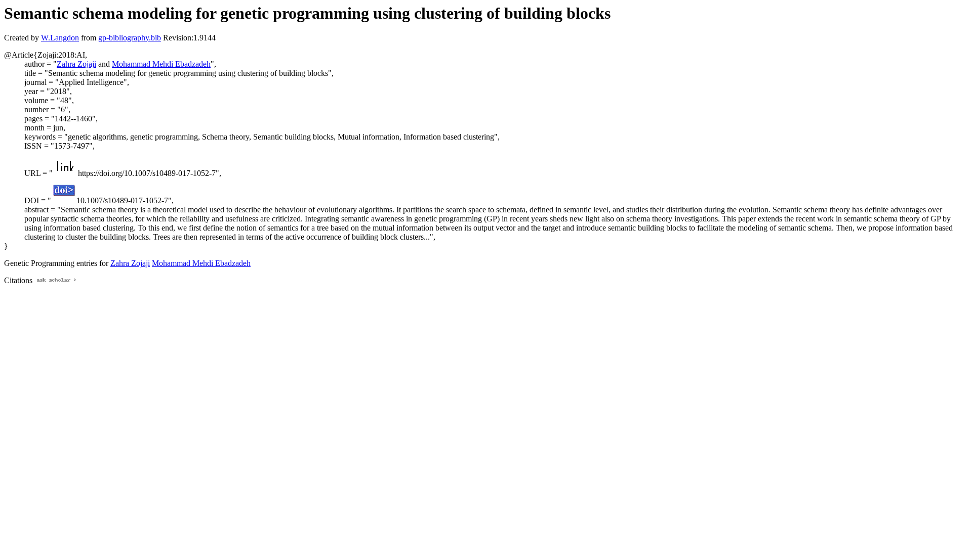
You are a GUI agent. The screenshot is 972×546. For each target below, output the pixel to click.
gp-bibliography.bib (129, 37)
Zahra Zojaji (76, 64)
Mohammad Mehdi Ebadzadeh (161, 64)
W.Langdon (60, 37)
